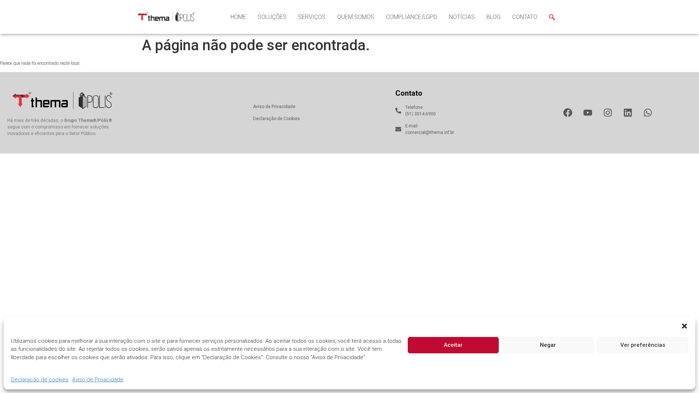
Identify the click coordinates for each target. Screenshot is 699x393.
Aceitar (453, 345)
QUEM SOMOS (355, 16)
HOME (238, 16)
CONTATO (524, 16)
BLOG (493, 16)
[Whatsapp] (648, 112)
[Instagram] (608, 112)
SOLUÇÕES (272, 16)
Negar (548, 345)
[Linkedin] (628, 112)
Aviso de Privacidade (97, 380)
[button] (684, 326)
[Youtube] (588, 112)
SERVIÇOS (311, 16)
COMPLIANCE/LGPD (411, 16)
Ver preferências (642, 345)
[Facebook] (568, 112)
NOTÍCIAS (462, 16)
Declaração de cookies (39, 380)
